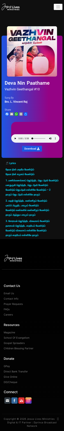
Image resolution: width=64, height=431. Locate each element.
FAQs (7, 309)
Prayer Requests (13, 304)
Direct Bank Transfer (16, 371)
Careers (8, 314)
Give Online (10, 376)
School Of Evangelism (17, 337)
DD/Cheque (10, 382)
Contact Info (11, 298)
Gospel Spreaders (14, 343)
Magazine (9, 332)
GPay (7, 366)
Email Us (9, 293)
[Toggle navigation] (58, 7)
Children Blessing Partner (18, 348)
